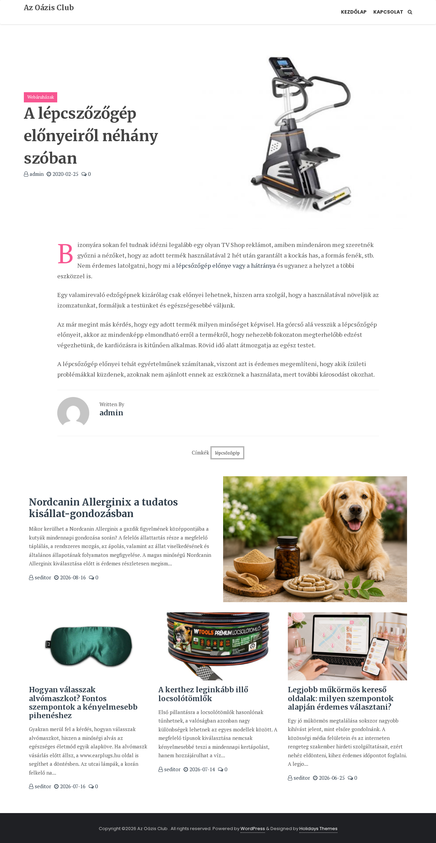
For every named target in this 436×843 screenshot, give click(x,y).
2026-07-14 (201, 769)
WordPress (252, 828)
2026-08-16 (72, 577)
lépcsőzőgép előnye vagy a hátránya (226, 265)
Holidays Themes (318, 828)
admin (36, 173)
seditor (42, 577)
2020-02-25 (64, 173)
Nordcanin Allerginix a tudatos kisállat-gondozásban (103, 508)
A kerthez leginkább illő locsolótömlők (203, 694)
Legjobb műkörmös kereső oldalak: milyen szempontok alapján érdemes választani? (341, 698)
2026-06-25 (331, 777)
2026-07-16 (72, 786)
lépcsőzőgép (227, 453)
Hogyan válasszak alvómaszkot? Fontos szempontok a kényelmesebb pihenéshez (83, 702)
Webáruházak (40, 97)
